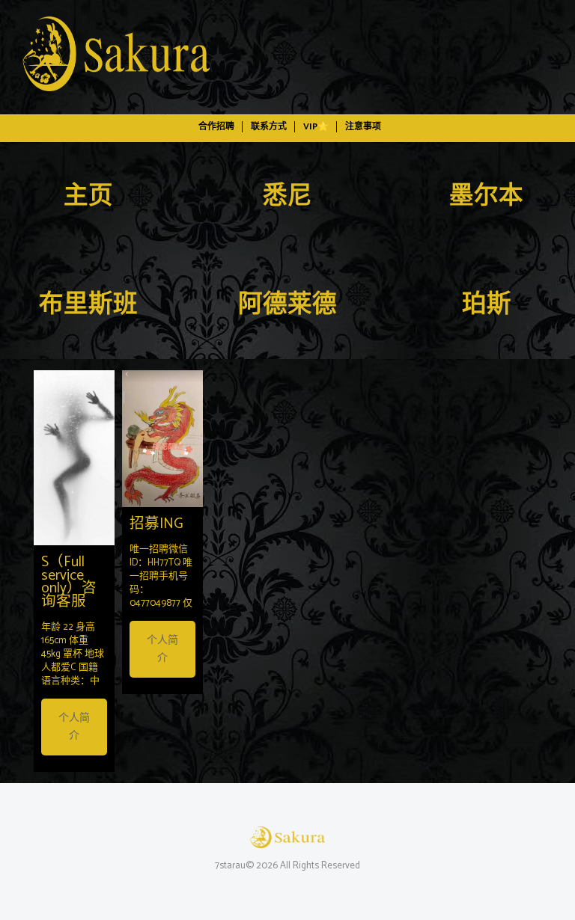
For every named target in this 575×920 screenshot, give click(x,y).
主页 (88, 197)
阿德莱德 (287, 305)
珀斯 (486, 305)
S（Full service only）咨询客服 (69, 583)
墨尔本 (486, 197)
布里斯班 (88, 305)
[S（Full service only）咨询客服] (74, 457)
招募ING (156, 524)
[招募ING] (162, 438)
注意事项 (363, 126)
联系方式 (269, 126)
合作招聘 (216, 126)
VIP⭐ (316, 126)
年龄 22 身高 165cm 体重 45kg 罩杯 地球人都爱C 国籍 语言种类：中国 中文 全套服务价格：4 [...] (72, 667)
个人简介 (74, 727)
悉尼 (287, 197)
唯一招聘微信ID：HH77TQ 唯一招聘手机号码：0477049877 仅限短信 (161, 583)
